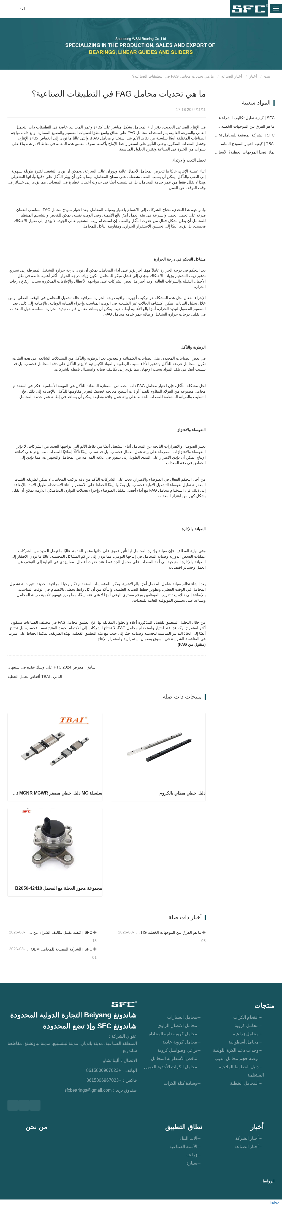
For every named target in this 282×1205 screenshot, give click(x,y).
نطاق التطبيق (183, 1126)
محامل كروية (247, 1025)
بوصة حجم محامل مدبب (237, 1058)
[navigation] (276, 8)
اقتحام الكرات (246, 1017)
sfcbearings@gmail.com (88, 1090)
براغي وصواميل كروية (177, 1050)
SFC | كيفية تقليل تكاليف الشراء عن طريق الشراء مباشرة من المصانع (59, 932)
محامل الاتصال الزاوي (177, 1025)
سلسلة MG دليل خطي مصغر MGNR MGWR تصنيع (57, 793)
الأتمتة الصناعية (183, 1146)
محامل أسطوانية (244, 1042)
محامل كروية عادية (179, 1042)
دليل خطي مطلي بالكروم (182, 793)
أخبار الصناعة (231, 76)
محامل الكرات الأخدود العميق (170, 1066)
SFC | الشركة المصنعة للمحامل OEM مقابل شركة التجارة (59, 949)
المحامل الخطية (244, 1083)
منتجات (264, 1005)
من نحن (36, 1126)
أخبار (253, 76)
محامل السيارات (182, 1017)
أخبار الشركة (247, 1138)
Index (274, 1202)
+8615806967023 (103, 1070)
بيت (267, 76)
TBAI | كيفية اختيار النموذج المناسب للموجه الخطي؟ (244, 143)
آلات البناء (188, 1138)
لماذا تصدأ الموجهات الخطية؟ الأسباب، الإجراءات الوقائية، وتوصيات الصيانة (244, 152)
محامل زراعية (246, 1033)
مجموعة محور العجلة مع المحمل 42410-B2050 (58, 888)
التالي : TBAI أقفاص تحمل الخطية (34, 676)
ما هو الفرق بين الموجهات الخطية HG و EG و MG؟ (168, 932)
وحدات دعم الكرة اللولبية (236, 1050)
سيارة (191, 1163)
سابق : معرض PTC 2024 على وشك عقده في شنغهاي (51, 667)
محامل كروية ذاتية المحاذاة (173, 1033)
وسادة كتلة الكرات (180, 1083)
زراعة (191, 1154)
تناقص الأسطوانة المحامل (174, 1058)
